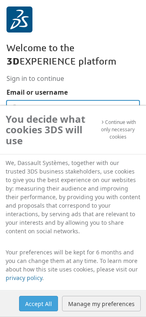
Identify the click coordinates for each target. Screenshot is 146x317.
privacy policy (24, 278)
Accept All (38, 304)
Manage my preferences (101, 304)
